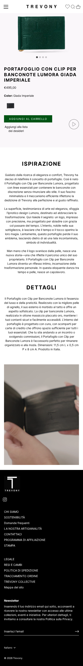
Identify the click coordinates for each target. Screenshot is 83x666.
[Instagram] (5, 499)
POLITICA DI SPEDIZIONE (21, 570)
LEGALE (9, 559)
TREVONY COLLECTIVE (19, 581)
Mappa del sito (14, 587)
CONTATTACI (13, 534)
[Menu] (6, 6)
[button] (16, 129)
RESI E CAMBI (13, 564)
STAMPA (9, 545)
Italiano (8, 647)
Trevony (17, 658)
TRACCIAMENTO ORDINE (21, 576)
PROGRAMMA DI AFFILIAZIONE (24, 540)
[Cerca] (73, 6)
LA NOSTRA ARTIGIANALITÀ (23, 528)
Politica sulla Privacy (59, 619)
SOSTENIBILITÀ (14, 517)
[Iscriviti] (77, 631)
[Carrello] (78, 5)
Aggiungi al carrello (28, 118)
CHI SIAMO (11, 511)
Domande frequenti (16, 523)
